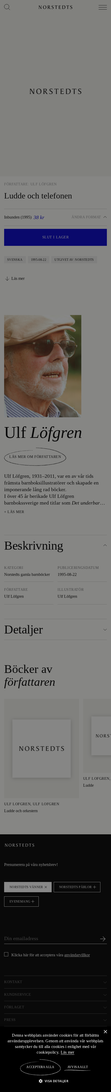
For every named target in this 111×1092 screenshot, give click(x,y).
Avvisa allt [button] (77, 1067)
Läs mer (71, 1052)
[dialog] (55, 546)
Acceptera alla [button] (40, 1067)
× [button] (105, 1032)
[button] (56, 1080)
